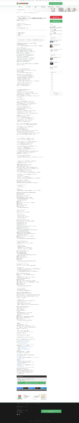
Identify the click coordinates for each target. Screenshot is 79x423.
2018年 (52, 81)
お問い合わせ (38, 403)
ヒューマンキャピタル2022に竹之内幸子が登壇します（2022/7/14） (56, 31)
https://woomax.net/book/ (21, 363)
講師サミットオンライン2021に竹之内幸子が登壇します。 (56, 34)
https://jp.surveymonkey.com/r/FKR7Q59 (23, 340)
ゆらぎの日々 (55, 66)
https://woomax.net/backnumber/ (22, 342)
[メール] (17, 414)
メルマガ (56, 0)
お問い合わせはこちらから (32, 382)
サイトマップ (60, 0)
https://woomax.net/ (23, 347)
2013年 (52, 89)
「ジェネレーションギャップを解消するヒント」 (36, 397)
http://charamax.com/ (21, 356)
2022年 (52, 74)
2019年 (52, 79)
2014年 (52, 88)
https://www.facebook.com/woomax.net (27, 346)
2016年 (52, 84)
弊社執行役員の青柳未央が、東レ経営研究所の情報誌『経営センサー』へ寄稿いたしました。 (56, 28)
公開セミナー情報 (47, 0)
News (43, 0)
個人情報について (28, 403)
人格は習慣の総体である (57, 44)
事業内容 (40, 0)
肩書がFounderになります (57, 57)
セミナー (55, 29)
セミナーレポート (52, 0)
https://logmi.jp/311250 (21, 358)
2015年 (52, 86)
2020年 (52, 77)
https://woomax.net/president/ (25, 349)
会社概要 (37, 0)
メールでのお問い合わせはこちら (56, 3)
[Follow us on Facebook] (19, 414)
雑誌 (54, 26)
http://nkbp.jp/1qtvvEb (21, 366)
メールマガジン (23, 403)
